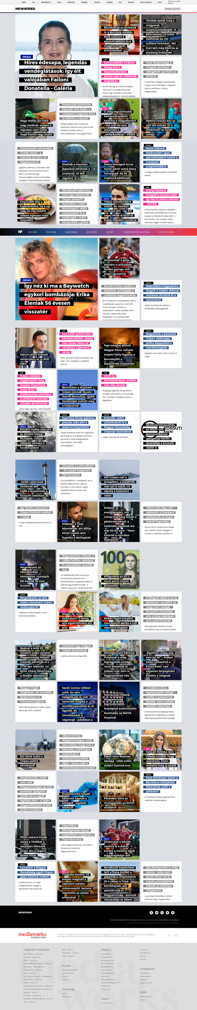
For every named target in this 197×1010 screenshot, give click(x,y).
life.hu (142, 956)
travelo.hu (105, 976)
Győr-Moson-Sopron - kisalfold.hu (37, 976)
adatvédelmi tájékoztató (118, 920)
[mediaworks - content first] (32, 935)
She (120, 2)
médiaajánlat (174, 920)
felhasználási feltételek (137, 920)
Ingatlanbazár (146, 2)
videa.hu (143, 979)
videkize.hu (106, 986)
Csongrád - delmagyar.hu (34, 967)
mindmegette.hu (108, 973)
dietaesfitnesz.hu (108, 979)
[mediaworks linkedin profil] (176, 935)
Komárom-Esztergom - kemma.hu (37, 989)
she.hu (143, 959)
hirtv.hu (65, 976)
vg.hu (64, 993)
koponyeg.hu (145, 976)
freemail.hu (145, 973)
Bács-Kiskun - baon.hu (33, 954)
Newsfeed (71, 2)
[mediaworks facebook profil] (169, 935)
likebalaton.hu (107, 967)
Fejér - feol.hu (29, 973)
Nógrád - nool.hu (30, 992)
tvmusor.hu (106, 989)
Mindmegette (46, 2)
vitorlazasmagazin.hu (110, 983)
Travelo (97, 2)
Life (33, 2)
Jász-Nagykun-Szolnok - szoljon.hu (38, 986)
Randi (132, 2)
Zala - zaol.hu (68, 956)
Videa (59, 2)
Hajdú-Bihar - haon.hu (32, 979)
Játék (160, 2)
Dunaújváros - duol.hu (32, 970)
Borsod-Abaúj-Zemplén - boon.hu (37, 963)
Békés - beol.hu (30, 960)
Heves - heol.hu (30, 983)
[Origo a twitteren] (156, 912)
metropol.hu (145, 953)
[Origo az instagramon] (162, 912)
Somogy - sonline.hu (32, 995)
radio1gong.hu (146, 997)
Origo (24, 2)
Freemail (84, 2)
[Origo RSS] (172, 912)
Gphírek (110, 2)
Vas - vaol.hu (67, 950)
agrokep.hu (67, 997)
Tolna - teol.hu (29, 1002)
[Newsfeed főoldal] (25, 912)
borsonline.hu (107, 1003)
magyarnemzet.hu (70, 970)
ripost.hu (143, 950)
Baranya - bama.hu (31, 957)
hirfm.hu (143, 1000)
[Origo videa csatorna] (167, 912)
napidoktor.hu (107, 970)
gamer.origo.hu (107, 963)
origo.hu (65, 979)
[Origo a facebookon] (151, 912)
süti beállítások (152, 920)
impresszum (164, 920)
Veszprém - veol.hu (70, 953)
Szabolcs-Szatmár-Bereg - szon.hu (38, 999)
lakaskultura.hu (107, 960)
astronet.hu (106, 954)
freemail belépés (172, 9)
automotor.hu (106, 957)
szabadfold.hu (68, 973)
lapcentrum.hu (146, 983)
